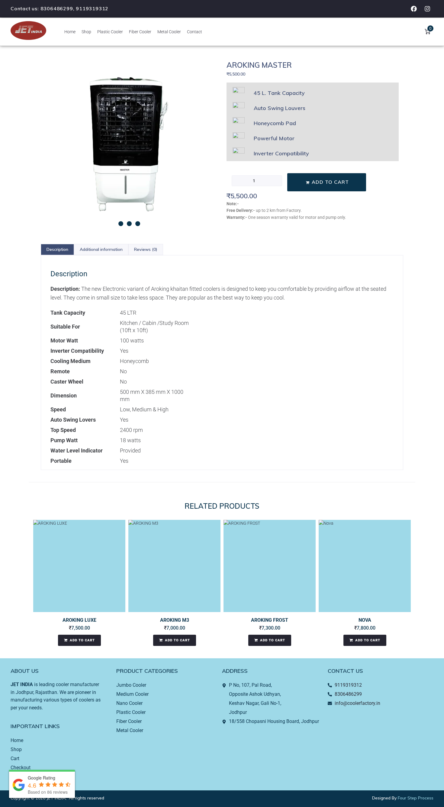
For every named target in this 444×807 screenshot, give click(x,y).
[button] (120, 223)
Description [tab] (57, 249)
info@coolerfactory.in (357, 703)
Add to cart (330, 182)
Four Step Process (415, 798)
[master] (129, 144)
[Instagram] (427, 9)
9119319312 (92, 8)
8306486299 (56, 8)
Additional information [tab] (101, 249)
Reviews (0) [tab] (145, 249)
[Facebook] (414, 9)
